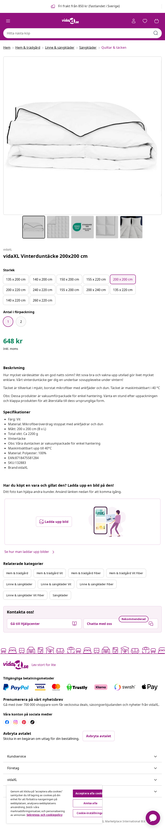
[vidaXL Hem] (70, 21)
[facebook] (7, 722)
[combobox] (82, 33)
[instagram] (15, 722)
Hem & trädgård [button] (17, 573)
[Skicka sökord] (156, 33)
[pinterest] (24, 722)
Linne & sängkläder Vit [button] (56, 584)
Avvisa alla (90, 803)
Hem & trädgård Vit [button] (50, 573)
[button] (85, 6)
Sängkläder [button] (60, 595)
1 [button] (8, 321)
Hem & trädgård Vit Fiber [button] (126, 573)
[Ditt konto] (133, 21)
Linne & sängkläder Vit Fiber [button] (25, 595)
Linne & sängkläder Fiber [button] (96, 584)
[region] (54, 804)
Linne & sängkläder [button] (19, 584)
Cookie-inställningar (90, 813)
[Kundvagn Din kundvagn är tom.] (156, 21)
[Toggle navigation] (8, 21)
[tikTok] (32, 722)
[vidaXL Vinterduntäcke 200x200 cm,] (82, 136)
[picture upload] (107, 522)
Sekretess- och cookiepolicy (44, 815)
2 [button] (21, 321)
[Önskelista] (145, 21)
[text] (13, 342)
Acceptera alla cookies (90, 793)
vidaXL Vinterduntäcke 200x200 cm (45, 256)
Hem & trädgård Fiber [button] (86, 573)
